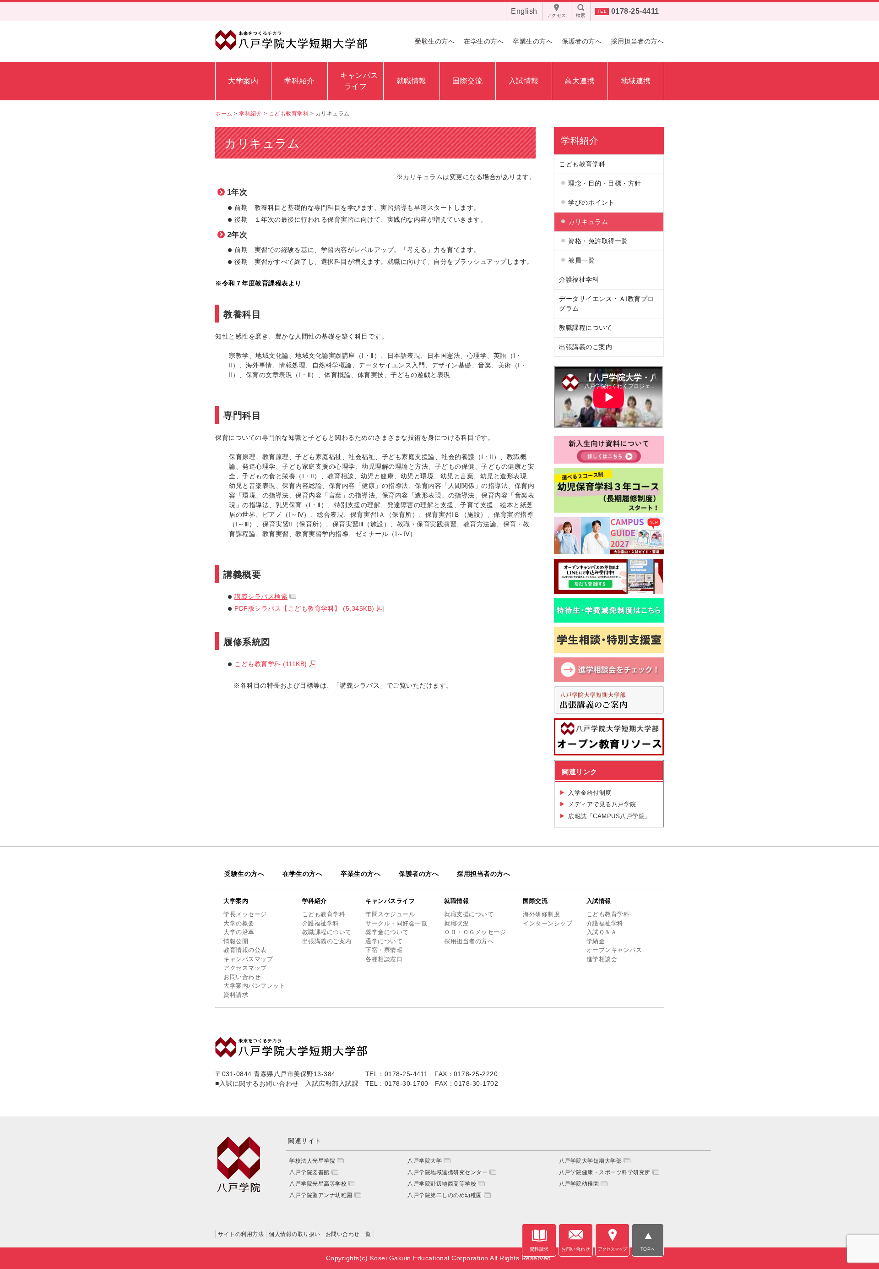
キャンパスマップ (248, 959)
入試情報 (524, 81)
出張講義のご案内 (585, 346)
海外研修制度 (541, 914)
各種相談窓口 (383, 959)
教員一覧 (581, 260)
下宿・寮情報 (383, 949)
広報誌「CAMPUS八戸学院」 (609, 816)
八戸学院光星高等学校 (318, 1184)
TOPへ (648, 1249)
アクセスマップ (245, 967)
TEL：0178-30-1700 (397, 1083)
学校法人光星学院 (312, 1161)
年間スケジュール (390, 914)
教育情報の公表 (245, 949)
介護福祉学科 (579, 279)
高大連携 (579, 81)
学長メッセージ (245, 914)
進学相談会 (602, 959)
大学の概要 (239, 923)
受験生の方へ (435, 41)
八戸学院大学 (424, 1161)
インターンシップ (547, 923)
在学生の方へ (484, 41)
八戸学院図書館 (309, 1172)
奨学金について (387, 932)
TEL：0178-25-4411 (396, 1074)
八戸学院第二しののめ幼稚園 (444, 1195)
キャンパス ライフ (358, 80)
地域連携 (636, 81)
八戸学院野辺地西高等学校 (441, 1184)
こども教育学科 (270, 663)
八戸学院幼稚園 (579, 1184)
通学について (383, 941)
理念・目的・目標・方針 (604, 183)
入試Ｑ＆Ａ (601, 932)
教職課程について (585, 327)
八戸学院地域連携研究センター (447, 1172)
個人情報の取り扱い (294, 1234)
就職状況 (456, 923)
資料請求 (235, 994)
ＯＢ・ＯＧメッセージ (475, 932)
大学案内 (243, 81)
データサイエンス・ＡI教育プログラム (606, 303)
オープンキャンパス (614, 949)
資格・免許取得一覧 (598, 241)
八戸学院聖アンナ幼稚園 (321, 1195)
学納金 (595, 941)
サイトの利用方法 (241, 1234)
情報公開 (235, 941)
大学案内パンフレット (254, 985)
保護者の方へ (582, 41)
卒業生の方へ (533, 41)
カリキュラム (588, 221)
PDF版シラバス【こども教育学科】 (304, 608)
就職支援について (469, 914)
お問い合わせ (241, 977)
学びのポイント (591, 202)
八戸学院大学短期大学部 (590, 1161)
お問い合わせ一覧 (348, 1234)
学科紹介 (299, 81)
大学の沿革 (239, 932)
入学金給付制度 (590, 792)
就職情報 (411, 81)
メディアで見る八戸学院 (602, 804)
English (524, 11)
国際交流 (467, 81)
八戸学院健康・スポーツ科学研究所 (605, 1172)
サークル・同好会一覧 (396, 923)
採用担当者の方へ (637, 41)
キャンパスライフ (390, 900)
